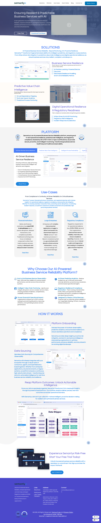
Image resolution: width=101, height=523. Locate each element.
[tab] (25, 150)
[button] (91, 3)
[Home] (84, 125)
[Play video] (69, 25)
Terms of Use (56, 512)
